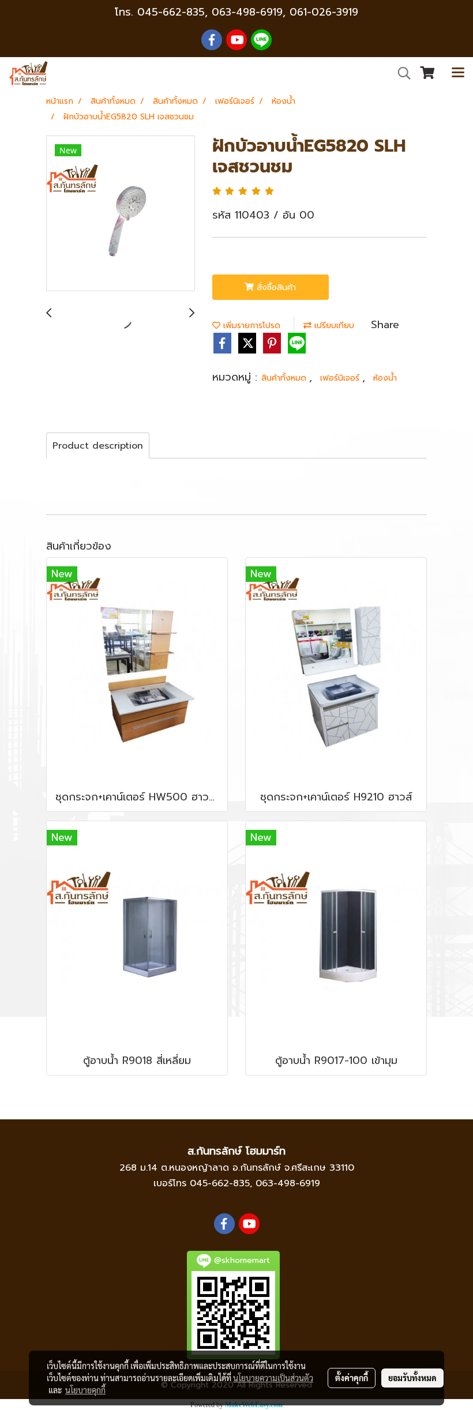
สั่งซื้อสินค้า (275, 287)
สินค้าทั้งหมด (285, 378)
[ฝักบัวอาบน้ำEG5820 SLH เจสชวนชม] (120, 214)
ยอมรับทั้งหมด (412, 1378)
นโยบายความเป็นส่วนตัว (273, 1378)
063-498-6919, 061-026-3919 (285, 12)
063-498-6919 (288, 1183)
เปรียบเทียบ (332, 325)
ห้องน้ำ (385, 378)
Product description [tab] (97, 446)
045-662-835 (171, 12)
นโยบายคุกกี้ (85, 1390)
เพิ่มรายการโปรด (250, 325)
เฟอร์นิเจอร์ (341, 378)
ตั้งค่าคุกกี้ (351, 1378)
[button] (400, 73)
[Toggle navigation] (458, 73)
